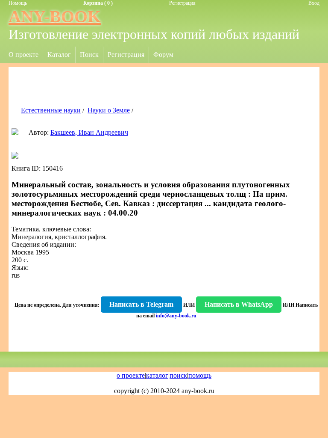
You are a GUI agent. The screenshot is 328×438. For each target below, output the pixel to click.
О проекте (23, 54)
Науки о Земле (109, 110)
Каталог (59, 54)
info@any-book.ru (176, 316)
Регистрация (182, 3)
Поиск (89, 54)
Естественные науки (51, 110)
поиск (178, 375)
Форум (163, 54)
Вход (313, 3)
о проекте (131, 375)
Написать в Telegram (141, 304)
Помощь (18, 3)
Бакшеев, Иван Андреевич (89, 132)
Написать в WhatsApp (239, 304)
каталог (157, 375)
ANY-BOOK (55, 16)
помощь (199, 375)
